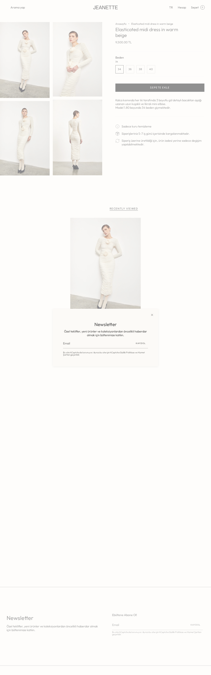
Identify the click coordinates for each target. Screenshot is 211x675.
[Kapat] (152, 315)
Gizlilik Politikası (127, 352)
